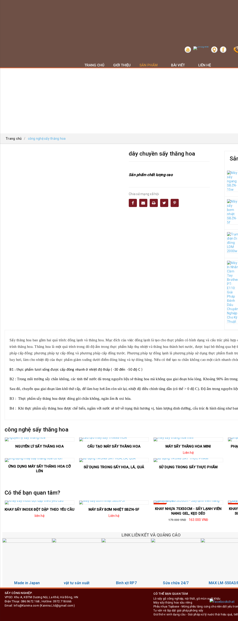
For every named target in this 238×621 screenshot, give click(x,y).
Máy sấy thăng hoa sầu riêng (172, 602)
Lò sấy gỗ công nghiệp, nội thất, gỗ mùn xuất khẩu (186, 598)
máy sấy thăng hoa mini (188, 446)
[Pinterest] (175, 203)
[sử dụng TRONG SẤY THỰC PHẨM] (188, 460)
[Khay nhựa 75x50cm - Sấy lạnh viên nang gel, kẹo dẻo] (188, 502)
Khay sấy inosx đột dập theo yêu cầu (39, 509)
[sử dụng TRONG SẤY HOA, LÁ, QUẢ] (114, 460)
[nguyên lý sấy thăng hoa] (39, 439)
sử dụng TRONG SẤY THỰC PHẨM (188, 467)
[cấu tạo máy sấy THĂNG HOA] (114, 439)
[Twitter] (164, 203)
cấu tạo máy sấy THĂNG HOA (113, 446)
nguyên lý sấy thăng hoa (39, 446)
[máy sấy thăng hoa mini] (188, 439)
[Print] (154, 203)
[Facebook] (133, 203)
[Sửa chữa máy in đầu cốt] (176, 563)
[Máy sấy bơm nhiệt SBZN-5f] (114, 502)
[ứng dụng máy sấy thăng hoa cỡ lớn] (39, 460)
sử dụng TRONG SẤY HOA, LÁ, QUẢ (114, 467)
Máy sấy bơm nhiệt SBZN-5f (114, 509)
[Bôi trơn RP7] (126, 563)
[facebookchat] (222, 602)
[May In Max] (27, 563)
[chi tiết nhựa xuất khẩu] (76, 563)
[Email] (143, 203)
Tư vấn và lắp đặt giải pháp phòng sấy (178, 610)
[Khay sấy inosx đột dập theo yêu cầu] (39, 502)
